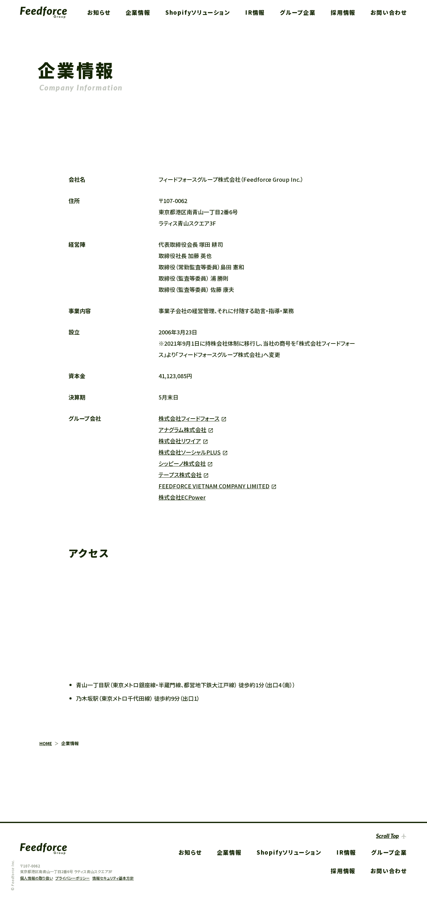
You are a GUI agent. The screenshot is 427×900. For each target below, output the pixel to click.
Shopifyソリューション (197, 12)
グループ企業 (298, 12)
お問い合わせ (388, 12)
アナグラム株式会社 (182, 429)
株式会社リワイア (179, 441)
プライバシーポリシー (72, 878)
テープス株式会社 (180, 474)
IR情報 (255, 12)
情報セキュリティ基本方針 (113, 878)
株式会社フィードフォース (188, 418)
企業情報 (138, 12)
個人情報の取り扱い (36, 878)
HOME (45, 743)
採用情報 (343, 12)
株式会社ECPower (182, 497)
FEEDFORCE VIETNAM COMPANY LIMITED (213, 486)
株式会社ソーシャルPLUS (189, 452)
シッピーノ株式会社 (182, 463)
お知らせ (98, 12)
